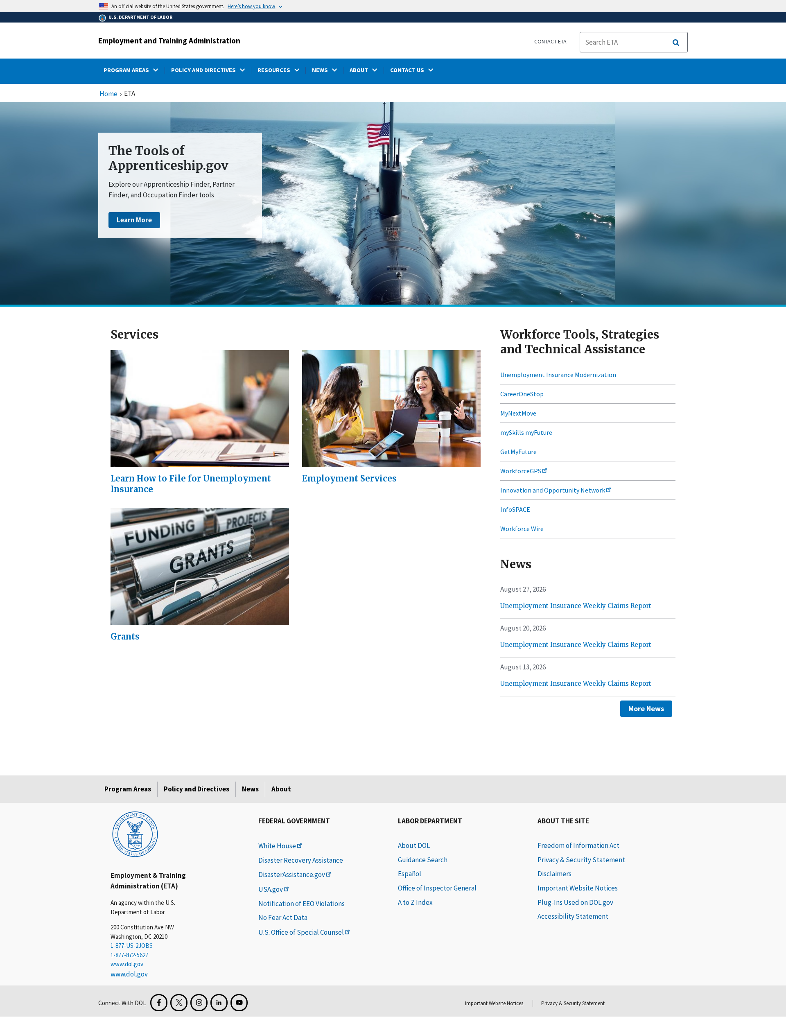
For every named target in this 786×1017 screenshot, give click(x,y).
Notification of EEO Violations (301, 903)
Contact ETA (550, 41)
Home (108, 94)
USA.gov (270, 889)
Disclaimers (554, 873)
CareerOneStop (522, 394)
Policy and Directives (196, 788)
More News (646, 708)
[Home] (135, 833)
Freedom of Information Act (578, 845)
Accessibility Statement (573, 916)
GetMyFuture (518, 451)
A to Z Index (415, 902)
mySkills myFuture (526, 432)
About (281, 788)
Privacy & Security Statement (581, 859)
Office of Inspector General (437, 888)
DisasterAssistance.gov (291, 874)
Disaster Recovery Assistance (300, 860)
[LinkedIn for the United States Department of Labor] (219, 1002)
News (250, 788)
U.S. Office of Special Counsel (301, 932)
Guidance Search (422, 859)
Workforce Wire (522, 528)
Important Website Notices (578, 888)
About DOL (414, 845)
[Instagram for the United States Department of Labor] (199, 1002)
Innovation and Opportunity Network (552, 490)
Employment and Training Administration (169, 40)
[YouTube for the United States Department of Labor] (239, 1002)
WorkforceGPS (520, 471)
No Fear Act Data (282, 917)
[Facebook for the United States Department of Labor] (158, 1002)
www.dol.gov (127, 964)
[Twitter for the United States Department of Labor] (178, 1002)
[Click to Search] (676, 42)
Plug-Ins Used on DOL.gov (575, 902)
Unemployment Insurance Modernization (558, 375)
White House (277, 845)
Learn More (134, 219)
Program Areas (127, 788)
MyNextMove (518, 413)
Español (409, 873)
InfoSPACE (515, 509)
